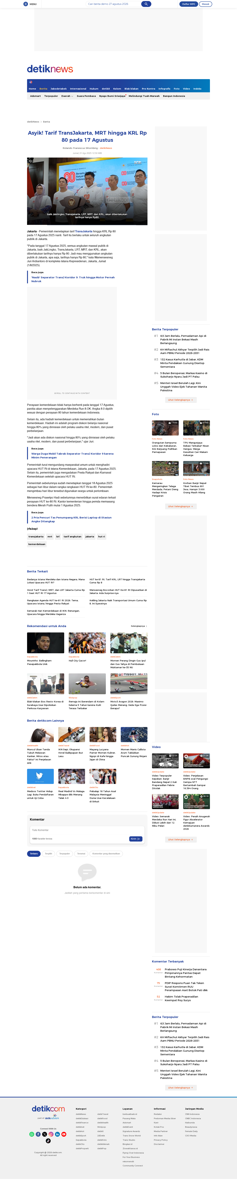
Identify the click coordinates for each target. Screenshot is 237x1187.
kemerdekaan (36, 544)
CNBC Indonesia (193, 1118)
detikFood (102, 1118)
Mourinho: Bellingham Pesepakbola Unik (39, 662)
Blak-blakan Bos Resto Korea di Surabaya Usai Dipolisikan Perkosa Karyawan (45, 705)
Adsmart (35, 96)
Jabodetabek (59, 88)
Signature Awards (131, 1131)
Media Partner (161, 1131)
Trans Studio (129, 1140)
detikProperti (82, 1148)
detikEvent (128, 1127)
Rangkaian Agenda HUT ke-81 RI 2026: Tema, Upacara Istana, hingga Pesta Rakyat (52, 602)
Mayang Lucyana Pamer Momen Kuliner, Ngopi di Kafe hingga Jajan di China (103, 754)
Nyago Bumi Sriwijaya (112, 96)
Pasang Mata (129, 1118)
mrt (50, 536)
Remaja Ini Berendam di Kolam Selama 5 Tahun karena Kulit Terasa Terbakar (86, 705)
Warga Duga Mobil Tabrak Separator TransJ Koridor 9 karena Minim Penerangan (72, 455)
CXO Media (190, 1135)
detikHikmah (103, 1144)
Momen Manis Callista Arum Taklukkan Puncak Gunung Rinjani (134, 753)
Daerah (66, 96)
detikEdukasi (82, 1118)
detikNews (33, 121)
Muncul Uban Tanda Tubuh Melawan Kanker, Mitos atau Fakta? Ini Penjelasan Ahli (39, 756)
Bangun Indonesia (174, 96)
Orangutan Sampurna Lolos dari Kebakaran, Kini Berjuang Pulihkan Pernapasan (164, 447)
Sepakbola (81, 1140)
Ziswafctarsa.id (130, 1148)
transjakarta (35, 536)
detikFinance (82, 1122)
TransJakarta (83, 231)
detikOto (80, 1144)
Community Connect (133, 1165)
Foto (177, 88)
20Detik (101, 1135)
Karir (156, 1122)
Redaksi (158, 1114)
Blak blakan (131, 88)
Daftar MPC (188, 4)
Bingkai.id (127, 1144)
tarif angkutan (72, 536)
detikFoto (102, 1140)
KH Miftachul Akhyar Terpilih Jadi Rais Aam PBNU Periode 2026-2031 (184, 351)
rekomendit (128, 1161)
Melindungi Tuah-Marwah (144, 96)
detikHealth (102, 1122)
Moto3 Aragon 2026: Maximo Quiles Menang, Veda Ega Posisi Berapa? (128, 705)
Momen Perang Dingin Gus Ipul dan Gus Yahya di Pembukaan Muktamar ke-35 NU (128, 664)
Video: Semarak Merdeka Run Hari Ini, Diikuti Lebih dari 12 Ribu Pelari (164, 821)
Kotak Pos (159, 1127)
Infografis (164, 88)
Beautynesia (191, 1127)
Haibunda (190, 1122)
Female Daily (191, 1131)
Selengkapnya (138, 626)
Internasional (78, 88)
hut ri (101, 536)
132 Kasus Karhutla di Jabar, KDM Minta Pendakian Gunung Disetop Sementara (182, 363)
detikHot (80, 1131)
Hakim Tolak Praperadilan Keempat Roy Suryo (181, 998)
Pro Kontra (148, 88)
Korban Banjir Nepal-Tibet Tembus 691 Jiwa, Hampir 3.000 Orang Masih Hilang (195, 488)
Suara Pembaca (86, 96)
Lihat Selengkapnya (179, 399)
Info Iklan (158, 1135)
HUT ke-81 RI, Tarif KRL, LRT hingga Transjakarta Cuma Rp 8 (117, 581)
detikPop (101, 1148)
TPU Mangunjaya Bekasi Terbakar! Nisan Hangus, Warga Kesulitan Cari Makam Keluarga (196, 449)
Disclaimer (159, 1144)
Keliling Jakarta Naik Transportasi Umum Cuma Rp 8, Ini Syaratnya (118, 602)
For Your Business (131, 1157)
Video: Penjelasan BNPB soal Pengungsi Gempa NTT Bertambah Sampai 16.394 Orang (195, 782)
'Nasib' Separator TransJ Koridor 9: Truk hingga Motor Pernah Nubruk (73, 279)
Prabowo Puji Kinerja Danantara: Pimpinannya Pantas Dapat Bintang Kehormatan (186, 973)
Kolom (117, 88)
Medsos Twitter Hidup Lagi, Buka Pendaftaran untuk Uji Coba (40, 794)
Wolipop (101, 1127)
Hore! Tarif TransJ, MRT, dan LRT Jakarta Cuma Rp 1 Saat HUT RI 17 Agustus (56, 591)
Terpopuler (51, 96)
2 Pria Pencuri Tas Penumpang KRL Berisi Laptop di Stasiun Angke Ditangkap (71, 519)
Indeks (197, 88)
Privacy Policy (161, 1140)
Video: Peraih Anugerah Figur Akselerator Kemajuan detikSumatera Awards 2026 (196, 822)
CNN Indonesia (192, 1114)
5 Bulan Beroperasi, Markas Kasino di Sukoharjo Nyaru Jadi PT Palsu (183, 375)
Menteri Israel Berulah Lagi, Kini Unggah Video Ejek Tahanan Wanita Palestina (183, 387)
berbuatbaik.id (130, 1114)
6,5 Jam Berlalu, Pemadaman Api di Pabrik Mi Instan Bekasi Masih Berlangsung (183, 339)
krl (58, 536)
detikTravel (102, 1114)
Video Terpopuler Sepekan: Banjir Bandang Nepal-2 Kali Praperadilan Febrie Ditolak (164, 782)
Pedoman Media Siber (165, 1118)
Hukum (94, 88)
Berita (43, 88)
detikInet (80, 1127)
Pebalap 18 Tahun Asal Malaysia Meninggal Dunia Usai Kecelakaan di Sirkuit (103, 796)
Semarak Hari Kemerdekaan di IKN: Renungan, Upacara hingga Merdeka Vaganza (53, 612)
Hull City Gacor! (77, 660)
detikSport (81, 1135)
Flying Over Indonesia (133, 1153)
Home (32, 88)
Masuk (205, 4)
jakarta (90, 536)
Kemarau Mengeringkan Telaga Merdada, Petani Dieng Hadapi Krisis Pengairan (165, 489)
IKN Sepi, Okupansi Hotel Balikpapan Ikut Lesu (70, 753)
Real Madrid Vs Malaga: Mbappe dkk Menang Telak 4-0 (71, 794)
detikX (106, 88)
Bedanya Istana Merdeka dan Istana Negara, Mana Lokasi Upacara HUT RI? (56, 581)
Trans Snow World (132, 1135)
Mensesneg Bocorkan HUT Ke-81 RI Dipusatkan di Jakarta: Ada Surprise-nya (118, 591)
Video (186, 88)
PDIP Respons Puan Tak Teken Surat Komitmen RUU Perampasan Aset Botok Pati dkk (186, 987)
